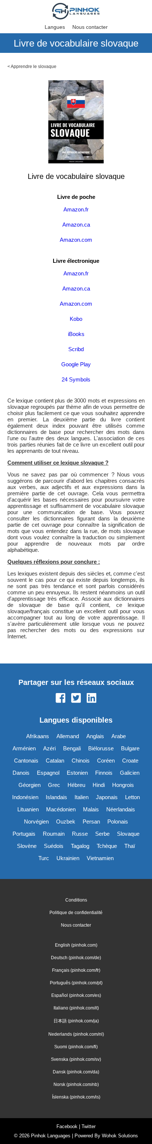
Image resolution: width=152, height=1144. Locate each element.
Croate (130, 760)
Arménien (24, 748)
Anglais (95, 736)
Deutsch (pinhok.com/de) (76, 957)
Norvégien (36, 821)
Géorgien (29, 785)
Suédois (53, 846)
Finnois (104, 773)
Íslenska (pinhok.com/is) (76, 1097)
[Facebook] (60, 698)
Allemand (67, 736)
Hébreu (76, 785)
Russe (80, 834)
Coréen (106, 760)
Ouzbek (65, 821)
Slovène (27, 846)
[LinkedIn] (91, 698)
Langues (55, 27)
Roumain (54, 834)
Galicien (129, 773)
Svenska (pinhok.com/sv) (76, 1059)
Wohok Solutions (120, 1135)
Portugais (24, 834)
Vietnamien (100, 858)
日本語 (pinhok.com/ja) (76, 1021)
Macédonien (61, 809)
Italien (82, 797)
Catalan (55, 760)
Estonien (77, 773)
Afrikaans (37, 736)
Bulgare (130, 748)
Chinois (81, 760)
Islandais (56, 797)
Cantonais (26, 760)
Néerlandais (120, 809)
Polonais (117, 821)
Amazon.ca (76, 224)
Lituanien (28, 809)
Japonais (107, 797)
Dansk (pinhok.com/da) (76, 1072)
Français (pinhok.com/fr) (76, 970)
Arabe (118, 736)
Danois (21, 773)
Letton (132, 797)
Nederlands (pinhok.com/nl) (76, 1034)
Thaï (129, 846)
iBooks (76, 334)
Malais (91, 809)
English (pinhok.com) (76, 945)
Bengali (72, 748)
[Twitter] (76, 698)
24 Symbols (76, 379)
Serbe (102, 834)
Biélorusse (101, 748)
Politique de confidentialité (76, 912)
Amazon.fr (76, 209)
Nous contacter (90, 27)
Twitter (89, 1126)
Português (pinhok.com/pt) (76, 982)
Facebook (66, 1126)
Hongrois (123, 785)
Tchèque (107, 846)
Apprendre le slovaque (33, 66)
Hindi (99, 785)
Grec (54, 785)
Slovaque (128, 834)
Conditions (76, 900)
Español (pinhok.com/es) (76, 995)
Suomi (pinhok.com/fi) (76, 1046)
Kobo (76, 319)
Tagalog (80, 846)
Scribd (76, 349)
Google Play (76, 364)
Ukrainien (67, 858)
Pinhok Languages (50, 1135)
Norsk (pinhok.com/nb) (76, 1084)
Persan (91, 821)
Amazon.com (76, 240)
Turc (43, 858)
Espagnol (48, 773)
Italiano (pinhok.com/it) (76, 1008)
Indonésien (25, 797)
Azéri (49, 748)
